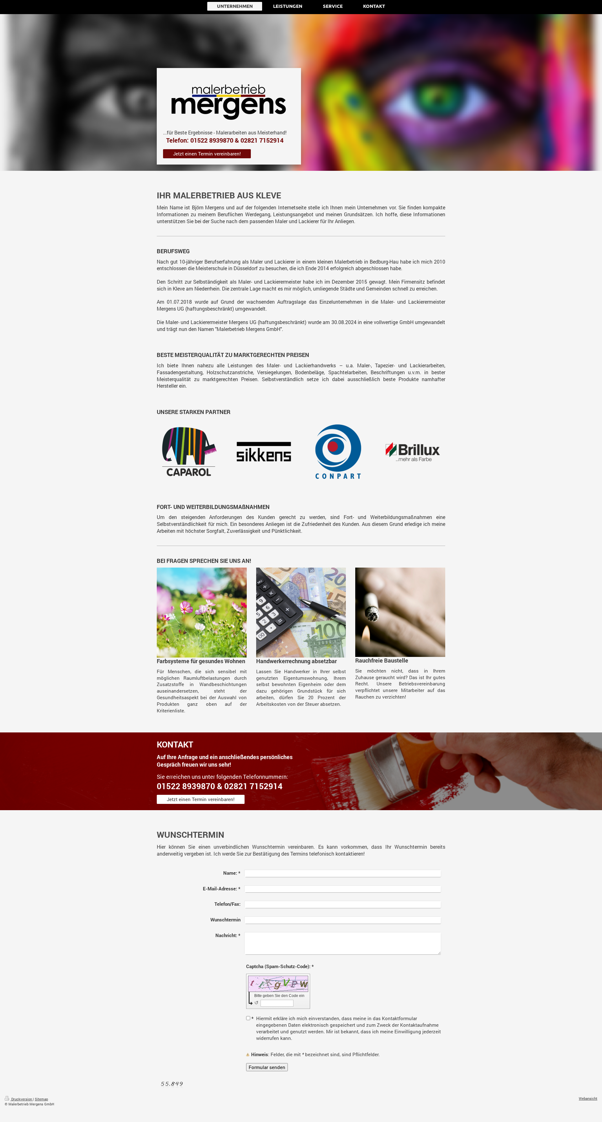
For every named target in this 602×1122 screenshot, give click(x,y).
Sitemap (41, 1099)
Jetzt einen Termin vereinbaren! (207, 153)
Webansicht (588, 1098)
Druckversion (21, 1099)
